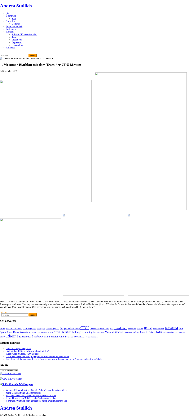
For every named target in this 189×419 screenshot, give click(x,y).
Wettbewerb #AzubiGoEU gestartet (22, 354)
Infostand (171, 328)
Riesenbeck (25, 336)
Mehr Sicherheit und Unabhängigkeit (23, 393)
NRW (3, 336)
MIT (115, 332)
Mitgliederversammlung (129, 332)
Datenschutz (17, 45)
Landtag (88, 332)
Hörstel (148, 328)
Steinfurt (69, 337)
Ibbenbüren (157, 328)
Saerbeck (37, 336)
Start (8, 13)
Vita (14, 18)
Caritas (77, 328)
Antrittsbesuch (12, 328)
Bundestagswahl (52, 328)
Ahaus (2, 329)
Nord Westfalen (180, 332)
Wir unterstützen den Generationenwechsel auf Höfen (31, 395)
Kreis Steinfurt (62, 331)
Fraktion (140, 329)
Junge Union (13, 332)
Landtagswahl (98, 332)
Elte (111, 329)
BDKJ (20, 328)
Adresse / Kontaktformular (24, 34)
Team (14, 37)
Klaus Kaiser (31, 332)
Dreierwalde (95, 329)
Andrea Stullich (16, 5)
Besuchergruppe (29, 328)
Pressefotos (17, 39)
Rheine (12, 336)
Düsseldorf (104, 328)
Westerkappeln (92, 337)
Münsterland (154, 332)
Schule (46, 337)
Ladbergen (77, 332)
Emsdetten (120, 328)
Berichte (16, 23)
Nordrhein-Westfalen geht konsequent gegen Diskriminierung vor (36, 400)
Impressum (17, 42)
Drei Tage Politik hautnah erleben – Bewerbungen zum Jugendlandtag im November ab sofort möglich (54, 359)
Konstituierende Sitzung (44, 332)
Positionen (11, 29)
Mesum (109, 332)
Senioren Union (57, 336)
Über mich (11, 15)
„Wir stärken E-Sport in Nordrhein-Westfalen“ (27, 351)
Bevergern (41, 328)
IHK (162, 328)
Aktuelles (10, 21)
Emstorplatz (132, 328)
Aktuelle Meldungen (20, 384)
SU (75, 336)
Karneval (23, 332)
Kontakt (9, 31)
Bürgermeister (67, 328)
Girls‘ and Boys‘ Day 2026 (18, 348)
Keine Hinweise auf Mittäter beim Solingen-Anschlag (31, 398)
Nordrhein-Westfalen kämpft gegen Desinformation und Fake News (37, 356)
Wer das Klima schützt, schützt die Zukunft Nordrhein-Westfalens (36, 390)
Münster (144, 332)
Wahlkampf (81, 337)
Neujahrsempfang (167, 332)
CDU (84, 327)
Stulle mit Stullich (14, 26)
